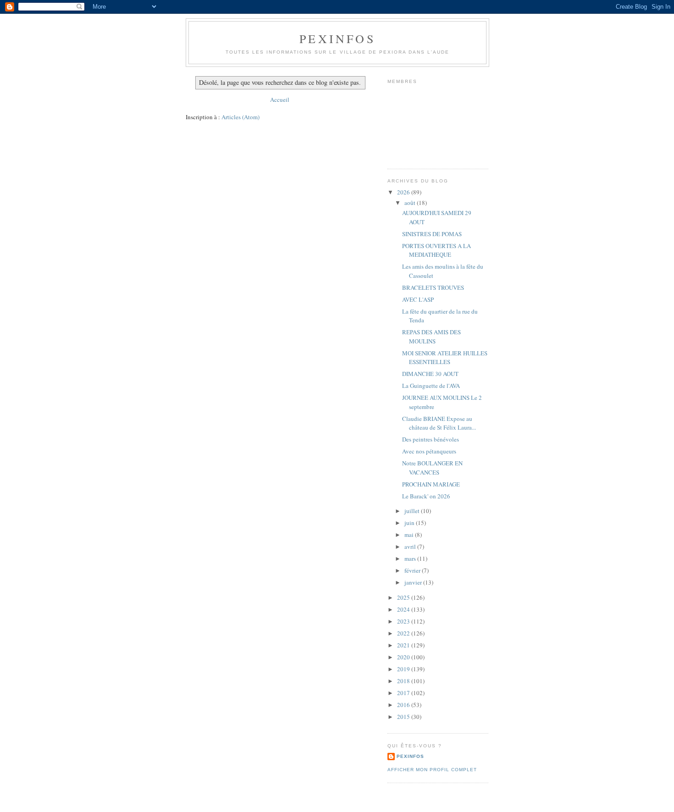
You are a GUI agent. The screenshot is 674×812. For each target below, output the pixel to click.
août (410, 203)
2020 (404, 657)
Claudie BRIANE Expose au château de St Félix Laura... (439, 423)
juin (410, 523)
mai (409, 534)
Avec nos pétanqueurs (429, 451)
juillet (412, 511)
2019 (404, 669)
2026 (404, 192)
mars (410, 558)
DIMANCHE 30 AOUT (430, 374)
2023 (404, 621)
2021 (404, 645)
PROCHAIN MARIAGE (431, 484)
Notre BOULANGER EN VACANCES (432, 467)
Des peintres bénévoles (430, 439)
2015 (404, 717)
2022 (404, 633)
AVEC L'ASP (418, 299)
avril (410, 546)
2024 (404, 609)
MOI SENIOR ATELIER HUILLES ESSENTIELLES (444, 357)
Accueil (279, 99)
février (413, 570)
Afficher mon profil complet (432, 769)
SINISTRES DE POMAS (432, 234)
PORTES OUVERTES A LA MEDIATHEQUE (436, 250)
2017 (404, 693)
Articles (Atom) (240, 117)
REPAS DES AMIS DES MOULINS (431, 336)
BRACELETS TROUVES (433, 287)
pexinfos (337, 38)
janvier (413, 582)
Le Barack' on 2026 (426, 496)
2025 (404, 597)
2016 (404, 705)
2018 (404, 681)
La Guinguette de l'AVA (431, 385)
